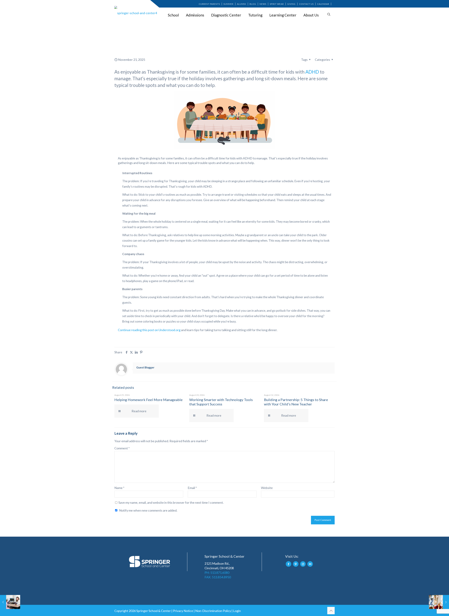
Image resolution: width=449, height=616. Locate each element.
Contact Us (306, 4)
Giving (291, 4)
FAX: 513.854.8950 (218, 577)
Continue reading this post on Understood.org (149, 330)
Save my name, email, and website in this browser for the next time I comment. (171, 502)
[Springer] (136, 13)
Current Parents (209, 4)
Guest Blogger (145, 367)
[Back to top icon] (331, 610)
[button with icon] (288, 564)
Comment (122, 448)
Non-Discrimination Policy (213, 611)
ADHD (312, 72)
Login (237, 611)
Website (267, 488)
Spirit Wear (277, 4)
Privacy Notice (183, 611)
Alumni (241, 4)
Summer (228, 4)
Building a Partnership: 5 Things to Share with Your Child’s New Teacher (296, 402)
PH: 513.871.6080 (217, 572)
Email (192, 488)
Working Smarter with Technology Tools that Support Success (221, 402)
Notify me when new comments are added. (148, 510)
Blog (253, 4)
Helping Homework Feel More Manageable (148, 400)
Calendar (323, 4)
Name (119, 488)
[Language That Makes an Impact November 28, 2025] (439, 602)
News (263, 4)
